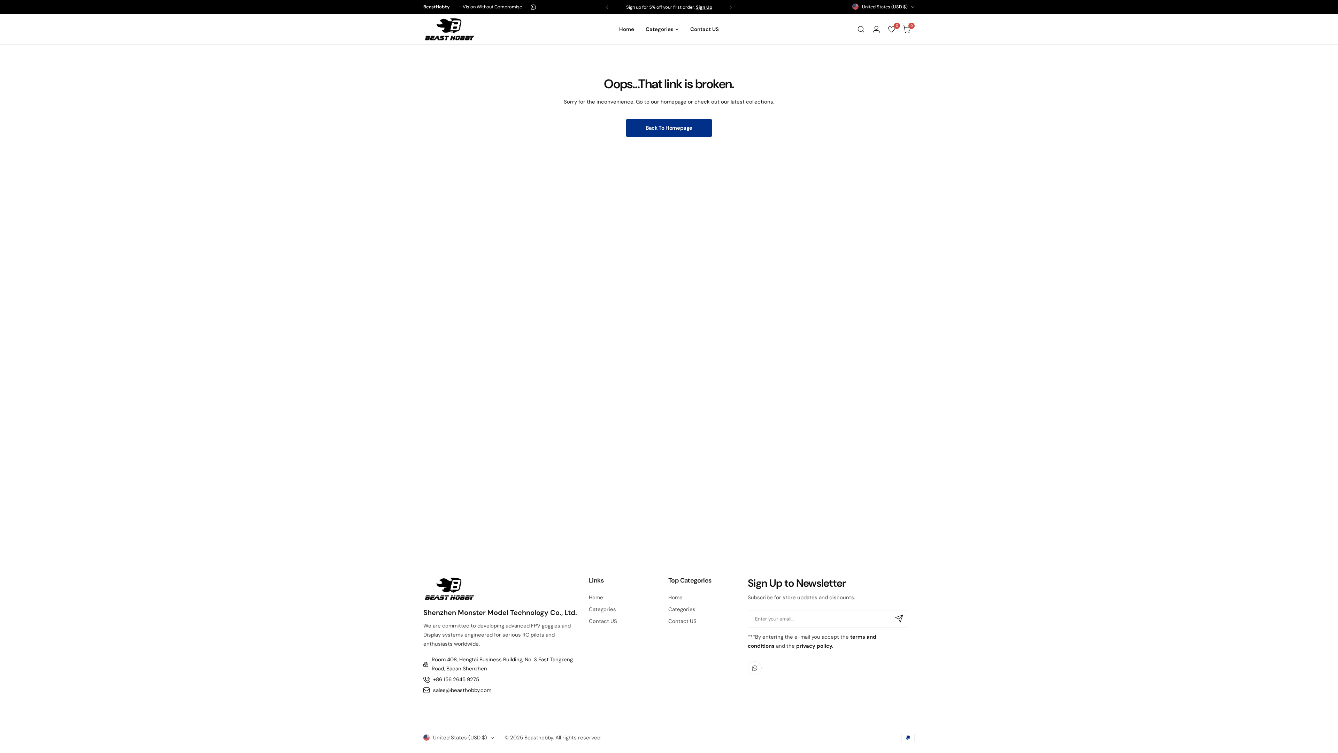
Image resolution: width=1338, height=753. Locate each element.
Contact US (603, 621)
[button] (607, 7)
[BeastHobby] (449, 29)
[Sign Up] (899, 619)
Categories (602, 609)
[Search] (861, 29)
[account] (876, 29)
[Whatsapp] (533, 7)
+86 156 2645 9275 (456, 679)
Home (596, 597)
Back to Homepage (669, 127)
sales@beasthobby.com (462, 690)
